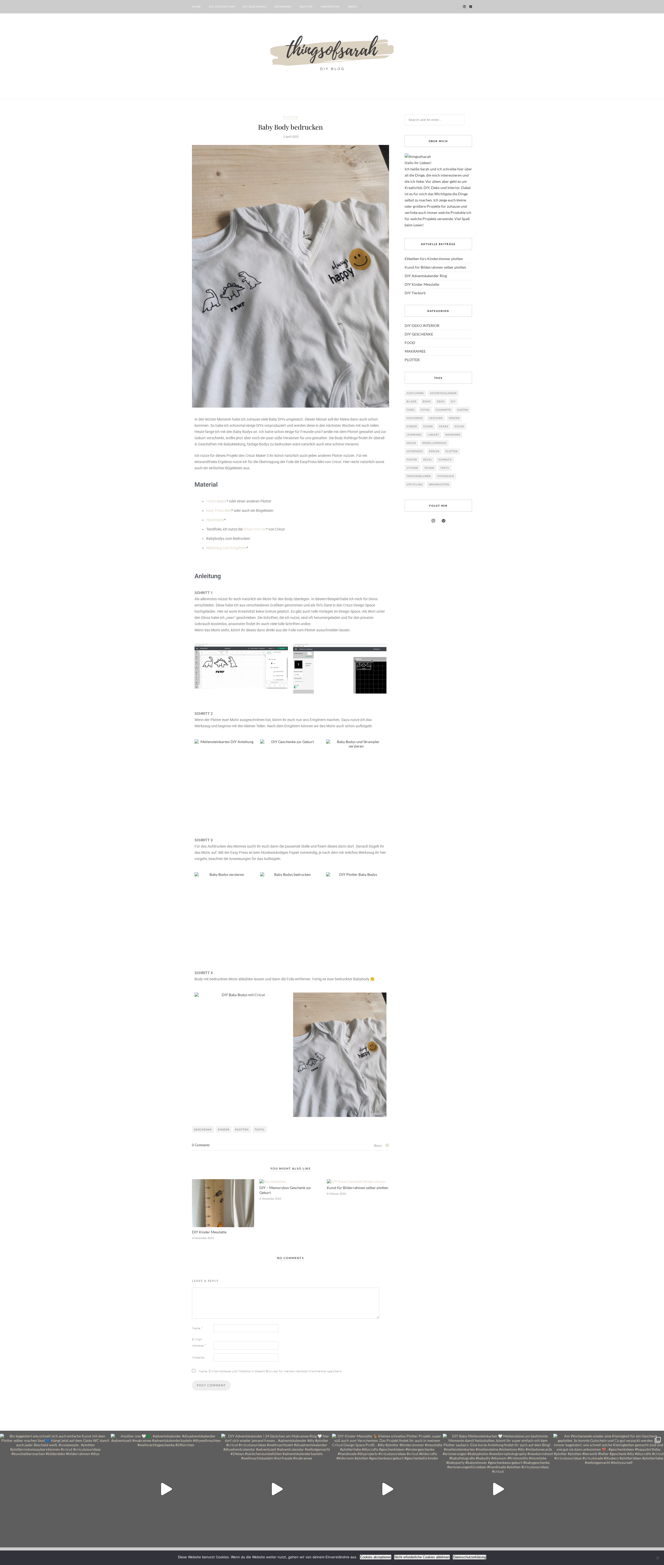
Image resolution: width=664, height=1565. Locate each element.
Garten (462, 409)
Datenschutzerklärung (469, 1557)
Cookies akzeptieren (375, 1557)
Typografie (445, 476)
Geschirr (436, 418)
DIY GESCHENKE (255, 6)
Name (197, 1328)
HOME (196, 6)
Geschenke (203, 1129)
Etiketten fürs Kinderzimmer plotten (434, 258)
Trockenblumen (419, 476)
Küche (459, 426)
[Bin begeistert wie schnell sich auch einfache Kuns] (55, 1489)
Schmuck (445, 459)
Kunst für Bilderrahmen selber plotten (357, 1187)
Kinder (223, 1129)
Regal (427, 459)
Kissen (428, 426)
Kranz (443, 426)
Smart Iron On (255, 529)
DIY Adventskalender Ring (426, 276)
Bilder (412, 401)
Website (198, 1357)
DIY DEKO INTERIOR (422, 325)
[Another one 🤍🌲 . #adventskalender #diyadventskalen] (166, 1489)
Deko (441, 401)
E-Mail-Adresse (199, 1342)
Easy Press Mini (218, 510)
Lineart (433, 434)
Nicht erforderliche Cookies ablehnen (422, 1557)
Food (410, 409)
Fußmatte (443, 409)
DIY (453, 401)
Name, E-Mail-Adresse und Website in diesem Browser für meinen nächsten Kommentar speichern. (270, 1371)
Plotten (242, 1129)
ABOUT (353, 6)
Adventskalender (443, 393)
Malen (411, 443)
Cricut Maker (216, 501)
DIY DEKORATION (222, 6)
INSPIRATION (330, 6)
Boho (427, 401)
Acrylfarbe (415, 393)
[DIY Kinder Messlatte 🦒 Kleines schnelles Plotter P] (387, 1489)
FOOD (410, 342)
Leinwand (414, 434)
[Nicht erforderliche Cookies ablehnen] (657, 1557)
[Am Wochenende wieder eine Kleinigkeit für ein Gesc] (608, 1489)
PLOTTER (306, 6)
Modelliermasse (434, 443)
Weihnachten (439, 484)
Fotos (425, 409)
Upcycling (415, 484)
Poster (412, 459)
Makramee (452, 434)
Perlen (434, 451)
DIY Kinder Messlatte (209, 1232)
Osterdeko (415, 451)
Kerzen (454, 418)
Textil (260, 1129)
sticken (412, 467)
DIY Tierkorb (415, 293)
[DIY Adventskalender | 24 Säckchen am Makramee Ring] (276, 1489)
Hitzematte (215, 520)
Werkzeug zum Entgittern (226, 548)
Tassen (429, 467)
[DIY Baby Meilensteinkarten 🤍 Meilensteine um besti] (498, 1489)
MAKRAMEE (283, 6)
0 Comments (201, 1145)
